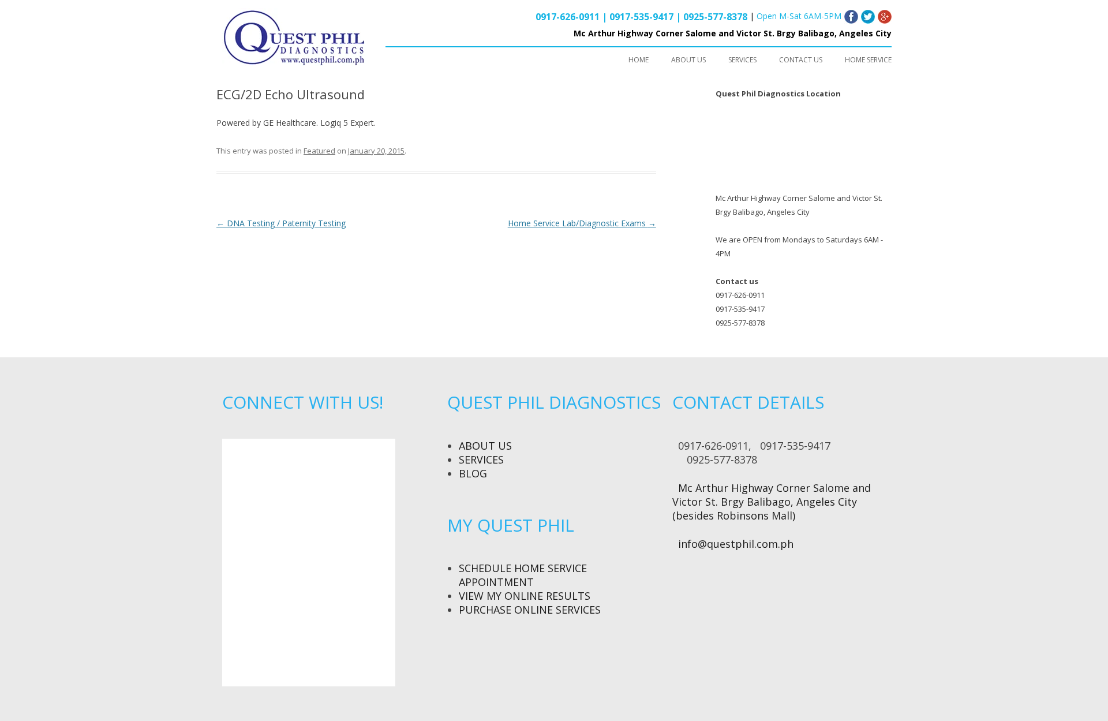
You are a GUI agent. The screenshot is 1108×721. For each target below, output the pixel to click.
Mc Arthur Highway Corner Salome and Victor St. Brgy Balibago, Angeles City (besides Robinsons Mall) (771, 501)
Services (481, 459)
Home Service (868, 60)
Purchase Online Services (530, 610)
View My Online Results (524, 596)
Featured (319, 150)
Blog (473, 473)
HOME (638, 60)
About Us (485, 446)
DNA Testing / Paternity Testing (281, 223)
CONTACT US (800, 60)
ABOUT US (688, 60)
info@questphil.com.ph (735, 544)
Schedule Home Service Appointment (523, 575)
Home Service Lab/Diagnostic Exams (582, 223)
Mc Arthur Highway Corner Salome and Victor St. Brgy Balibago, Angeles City (733, 33)
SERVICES (742, 60)
